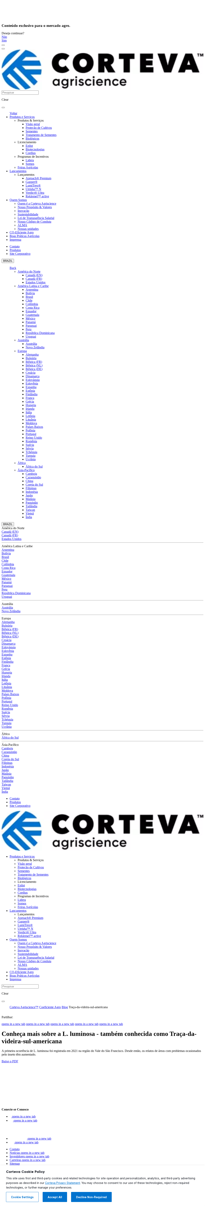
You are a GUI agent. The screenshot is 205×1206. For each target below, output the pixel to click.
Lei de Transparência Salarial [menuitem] (36, 218)
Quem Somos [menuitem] (18, 200)
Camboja (31, 473)
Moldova (31, 423)
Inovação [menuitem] (23, 210)
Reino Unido (34, 437)
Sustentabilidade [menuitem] (28, 214)
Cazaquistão (33, 477)
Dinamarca (32, 376)
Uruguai (31, 336)
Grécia (30, 401)
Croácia (30, 372)
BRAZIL (7, 260)
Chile (29, 300)
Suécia (30, 445)
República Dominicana (40, 333)
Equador (31, 311)
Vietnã (30, 513)
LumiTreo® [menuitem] (33, 185)
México (30, 318)
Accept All (55, 1197)
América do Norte (29, 271)
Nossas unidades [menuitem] (28, 228)
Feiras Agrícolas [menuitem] (28, 167)
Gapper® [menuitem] (31, 182)
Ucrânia (31, 459)
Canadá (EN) (34, 275)
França (30, 398)
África (22, 463)
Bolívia (30, 293)
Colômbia (32, 304)
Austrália (23, 340)
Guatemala (32, 315)
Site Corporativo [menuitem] (20, 253)
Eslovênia (32, 383)
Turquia (30, 455)
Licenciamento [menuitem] (27, 142)
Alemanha (32, 354)
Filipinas (31, 488)
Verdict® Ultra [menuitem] (35, 192)
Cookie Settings (22, 1197)
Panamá (31, 322)
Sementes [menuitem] (32, 131)
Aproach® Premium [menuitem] (38, 178)
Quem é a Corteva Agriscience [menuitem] (37, 203)
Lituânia (31, 419)
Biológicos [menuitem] (32, 138)
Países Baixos (34, 426)
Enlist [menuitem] (29, 145)
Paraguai (31, 325)
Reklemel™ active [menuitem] (37, 196)
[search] (3, 107)
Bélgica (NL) (34, 365)
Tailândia (31, 506)
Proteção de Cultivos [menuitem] (39, 127)
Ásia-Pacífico (26, 470)
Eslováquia (33, 380)
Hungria (31, 405)
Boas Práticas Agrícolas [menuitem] (24, 236)
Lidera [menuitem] (30, 160)
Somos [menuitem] (30, 163)
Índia (29, 517)
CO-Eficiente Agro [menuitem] (22, 232)
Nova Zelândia (35, 347)
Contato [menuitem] (15, 246)
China (29, 481)
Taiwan (30, 510)
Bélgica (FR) (34, 361)
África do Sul (34, 466)
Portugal (31, 434)
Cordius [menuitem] (31, 153)
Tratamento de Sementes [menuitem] (41, 135)
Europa (22, 351)
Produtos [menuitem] (15, 250)
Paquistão (32, 502)
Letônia (30, 416)
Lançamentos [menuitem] (18, 171)
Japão (29, 495)
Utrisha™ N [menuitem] (33, 189)
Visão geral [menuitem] (33, 124)
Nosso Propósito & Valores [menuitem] (35, 207)
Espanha (31, 387)
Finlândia (31, 394)
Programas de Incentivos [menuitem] (33, 156)
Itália (29, 412)
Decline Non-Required (91, 1197)
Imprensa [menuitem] (15, 239)
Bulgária (31, 358)
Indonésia (32, 491)
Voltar (13, 113)
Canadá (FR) (34, 278)
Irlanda (30, 408)
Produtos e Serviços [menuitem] (22, 117)
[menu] (3, 45)
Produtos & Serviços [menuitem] (31, 120)
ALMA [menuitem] (22, 225)
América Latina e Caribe (33, 286)
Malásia (30, 499)
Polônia (30, 430)
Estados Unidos (35, 282)
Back (13, 268)
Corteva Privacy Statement (62, 1183)
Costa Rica (32, 307)
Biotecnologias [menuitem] (35, 149)
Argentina (32, 289)
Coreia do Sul (34, 484)
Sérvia (30, 448)
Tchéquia (31, 452)
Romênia (31, 441)
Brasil (29, 296)
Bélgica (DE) (34, 369)
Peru (28, 329)
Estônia (30, 390)
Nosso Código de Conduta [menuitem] (34, 221)
